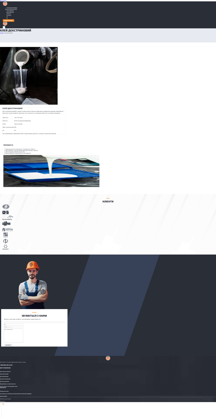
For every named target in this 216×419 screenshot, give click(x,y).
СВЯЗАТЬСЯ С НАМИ (8, 20)
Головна (1, 32)
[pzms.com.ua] (5, 5)
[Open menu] (4, 27)
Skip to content (3, 0)
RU (7, 18)
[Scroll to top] (1, 404)
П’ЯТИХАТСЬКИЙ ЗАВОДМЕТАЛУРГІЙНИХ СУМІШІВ (11, 8)
